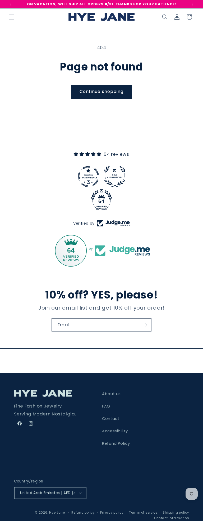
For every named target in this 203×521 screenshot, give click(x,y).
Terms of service (143, 512)
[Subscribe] (145, 324)
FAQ (106, 406)
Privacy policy (111, 512)
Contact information (171, 518)
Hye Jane (57, 512)
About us (111, 393)
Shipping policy (176, 512)
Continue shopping (101, 91)
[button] (12, 17)
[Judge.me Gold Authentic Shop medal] (114, 176)
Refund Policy (116, 443)
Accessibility (115, 431)
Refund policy (83, 512)
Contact (110, 418)
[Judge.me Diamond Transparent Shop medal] (88, 176)
